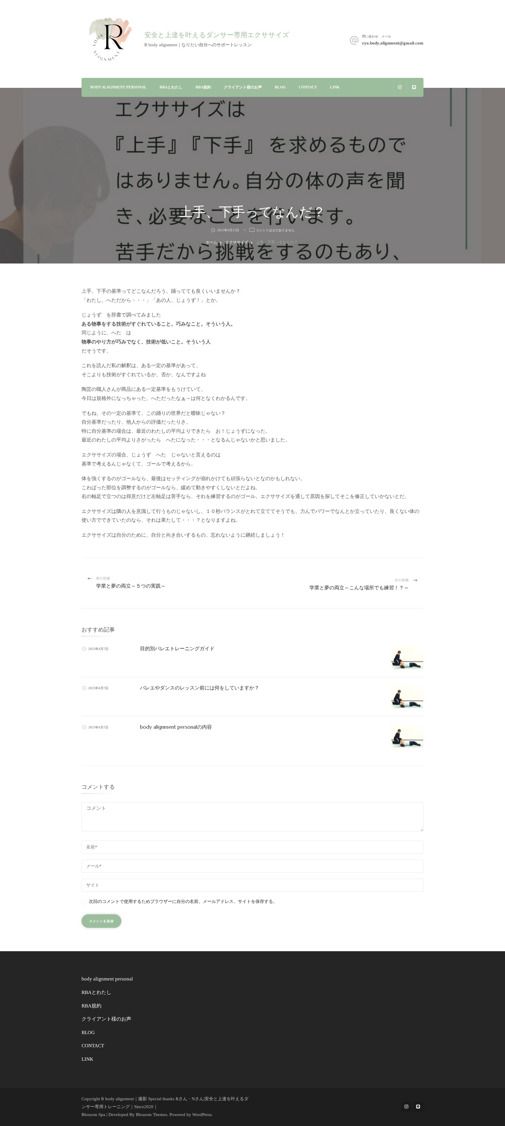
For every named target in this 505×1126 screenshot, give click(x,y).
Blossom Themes (151, 1114)
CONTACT (308, 87)
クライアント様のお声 (243, 87)
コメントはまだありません (275, 230)
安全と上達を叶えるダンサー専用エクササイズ (216, 35)
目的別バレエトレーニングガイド (177, 648)
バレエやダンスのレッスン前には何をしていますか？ (199, 688)
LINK (335, 87)
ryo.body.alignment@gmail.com (392, 43)
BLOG (280, 87)
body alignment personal (118, 87)
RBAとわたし (171, 87)
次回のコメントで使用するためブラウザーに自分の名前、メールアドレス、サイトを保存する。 (183, 901)
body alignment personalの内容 (176, 727)
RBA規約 (203, 87)
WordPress (202, 1114)
